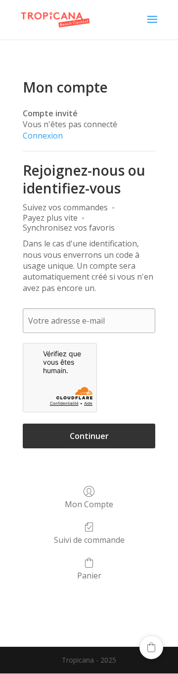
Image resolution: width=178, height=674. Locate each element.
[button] (151, 647)
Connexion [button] (43, 135)
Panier (89, 575)
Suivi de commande (89, 539)
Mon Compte (89, 504)
